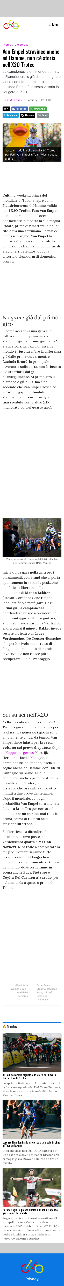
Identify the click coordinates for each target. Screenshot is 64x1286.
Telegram (12, 115)
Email (44, 115)
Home (7, 44)
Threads (29, 115)
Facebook (21, 109)
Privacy (32, 1279)
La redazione (11, 100)
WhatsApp (39, 109)
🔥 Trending (10, 1026)
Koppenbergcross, (19, 752)
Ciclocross (21, 44)
